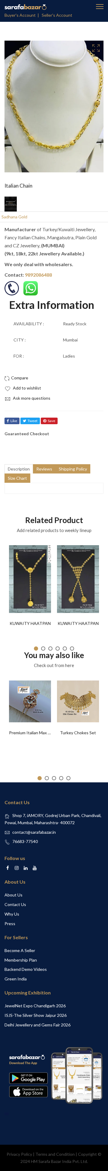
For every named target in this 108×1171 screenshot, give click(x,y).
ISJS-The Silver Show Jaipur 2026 (35, 1015)
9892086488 (38, 275)
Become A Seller (19, 950)
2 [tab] (43, 648)
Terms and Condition (55, 1154)
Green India (15, 978)
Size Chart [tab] (17, 478)
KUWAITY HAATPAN (30, 623)
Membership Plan (20, 959)
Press (9, 923)
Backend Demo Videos (25, 969)
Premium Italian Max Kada (33, 732)
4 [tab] (58, 648)
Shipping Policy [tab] (73, 468)
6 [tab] (72, 648)
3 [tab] (50, 648)
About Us (13, 894)
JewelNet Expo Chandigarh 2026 (35, 1005)
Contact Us (15, 904)
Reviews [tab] (44, 468)
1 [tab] (36, 648)
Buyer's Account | (22, 15)
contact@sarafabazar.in (34, 832)
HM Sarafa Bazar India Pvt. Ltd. (59, 1161)
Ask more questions (31, 398)
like (13, 421)
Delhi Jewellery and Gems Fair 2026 (37, 1024)
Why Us (11, 913)
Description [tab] (19, 468)
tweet (33, 421)
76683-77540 (25, 841)
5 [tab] (65, 648)
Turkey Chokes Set (78, 732)
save (51, 421)
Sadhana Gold (14, 216)
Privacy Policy (19, 1154)
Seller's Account (57, 15)
